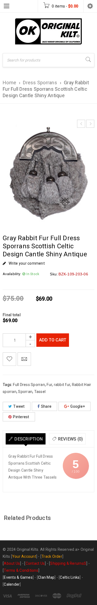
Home (9, 82)
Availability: (12, 274)
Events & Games (18, 577)
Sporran (25, 391)
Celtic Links (69, 577)
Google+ (77, 406)
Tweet (19, 406)
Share (46, 406)
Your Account (24, 556)
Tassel (40, 391)
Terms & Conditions (21, 570)
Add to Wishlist (9, 359)
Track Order (51, 556)
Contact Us (35, 563)
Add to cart (52, 339)
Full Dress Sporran (29, 384)
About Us (12, 563)
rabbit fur (62, 384)
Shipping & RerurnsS (68, 563)
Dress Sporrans (40, 82)
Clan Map (46, 577)
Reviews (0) (70, 439)
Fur (49, 384)
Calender (12, 584)
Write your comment (27, 263)
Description (28, 439)
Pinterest (21, 417)
